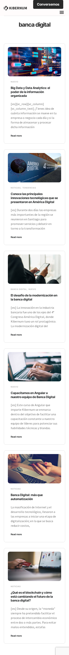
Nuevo (14, 82)
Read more (16, 135)
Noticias (16, 188)
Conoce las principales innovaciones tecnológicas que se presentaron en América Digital (34, 198)
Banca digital (19, 289)
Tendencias (29, 188)
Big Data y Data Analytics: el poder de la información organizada (30, 92)
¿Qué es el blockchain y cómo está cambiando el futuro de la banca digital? (32, 596)
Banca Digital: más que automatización (27, 497)
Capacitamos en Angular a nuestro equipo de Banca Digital (33, 395)
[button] (61, 12)
